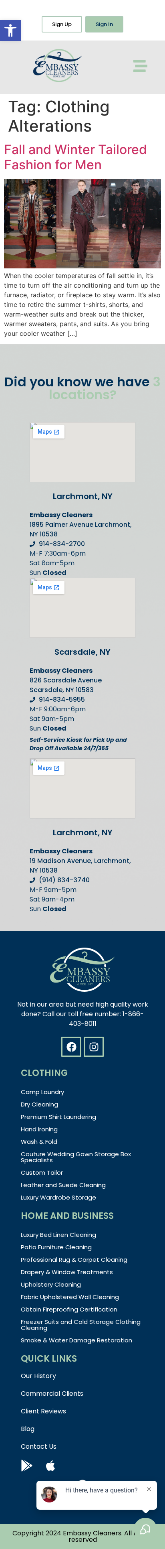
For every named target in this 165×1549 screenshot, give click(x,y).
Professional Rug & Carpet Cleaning (74, 1259)
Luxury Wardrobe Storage (58, 1197)
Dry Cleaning (39, 1104)
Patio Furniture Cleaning (56, 1247)
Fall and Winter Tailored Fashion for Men (75, 157)
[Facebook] (71, 1047)
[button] (10, 30)
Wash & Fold (39, 1141)
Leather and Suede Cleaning (63, 1185)
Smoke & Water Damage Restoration (76, 1340)
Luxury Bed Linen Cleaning (58, 1234)
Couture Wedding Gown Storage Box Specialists (76, 1157)
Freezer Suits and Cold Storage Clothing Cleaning (81, 1325)
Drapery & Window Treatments (67, 1272)
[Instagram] (94, 1047)
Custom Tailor (42, 1172)
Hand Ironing (39, 1129)
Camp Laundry (42, 1092)
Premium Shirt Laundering (58, 1117)
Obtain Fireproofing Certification (69, 1309)
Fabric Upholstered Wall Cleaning (70, 1297)
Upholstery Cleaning (51, 1284)
